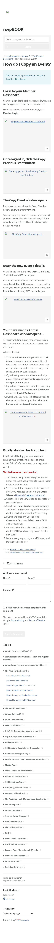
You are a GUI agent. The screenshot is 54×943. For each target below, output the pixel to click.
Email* (31, 578)
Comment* (8, 590)
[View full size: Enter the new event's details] (27, 310)
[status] (27, 77)
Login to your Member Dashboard (19, 93)
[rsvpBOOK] (14, 12)
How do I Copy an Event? (15, 685)
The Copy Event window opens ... (26, 200)
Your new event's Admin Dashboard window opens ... (23, 332)
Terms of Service (37, 620)
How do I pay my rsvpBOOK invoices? (26, 552)
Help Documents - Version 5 (18, 56)
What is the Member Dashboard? (18, 676)
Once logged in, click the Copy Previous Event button (24, 161)
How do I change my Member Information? (21, 695)
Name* (6, 578)
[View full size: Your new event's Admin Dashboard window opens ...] (27, 426)
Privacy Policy (17, 620)
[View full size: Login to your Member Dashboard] (27, 135)
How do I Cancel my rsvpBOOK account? (20, 700)
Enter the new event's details (24, 266)
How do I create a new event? (22, 549)
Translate (24, 920)
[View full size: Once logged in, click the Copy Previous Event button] (27, 181)
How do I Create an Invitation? (30, 495)
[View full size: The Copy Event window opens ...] (27, 244)
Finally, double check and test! (24, 450)
